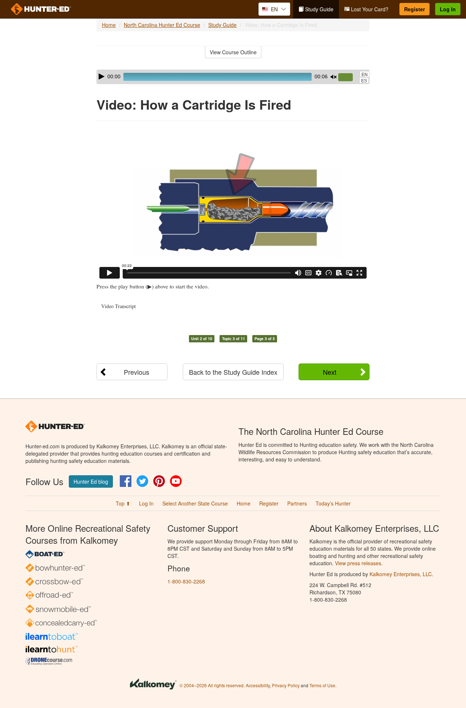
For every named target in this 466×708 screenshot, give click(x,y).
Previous (136, 372)
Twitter (142, 481)
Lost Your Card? (369, 9)
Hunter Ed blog (91, 481)
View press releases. (359, 563)
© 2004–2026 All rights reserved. (212, 685)
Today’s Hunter (333, 503)
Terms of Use (322, 685)
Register (414, 9)
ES (364, 80)
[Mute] (333, 77)
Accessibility (258, 685)
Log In (448, 9)
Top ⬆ (123, 503)
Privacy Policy (286, 685)
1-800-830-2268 (186, 581)
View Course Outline (233, 52)
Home (109, 24)
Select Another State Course (195, 503)
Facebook (125, 481)
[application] (233, 77)
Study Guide (318, 9)
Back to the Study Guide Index (233, 372)
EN (365, 74)
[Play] (101, 76)
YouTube (176, 481)
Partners (297, 503)
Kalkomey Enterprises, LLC (401, 574)
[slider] (348, 77)
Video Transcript (118, 306)
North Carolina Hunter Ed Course (162, 24)
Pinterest (159, 481)
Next (329, 372)
